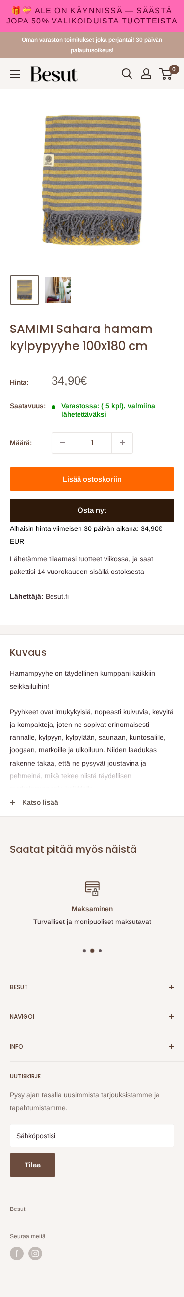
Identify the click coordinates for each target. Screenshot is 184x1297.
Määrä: (21, 443)
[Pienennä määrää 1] (62, 443)
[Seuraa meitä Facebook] (17, 1253)
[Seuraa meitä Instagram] (35, 1253)
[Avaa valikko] (15, 74)
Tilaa (33, 1165)
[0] (166, 74)
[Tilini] (146, 73)
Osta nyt (92, 510)
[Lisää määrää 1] (122, 443)
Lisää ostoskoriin (92, 479)
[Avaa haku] (127, 73)
